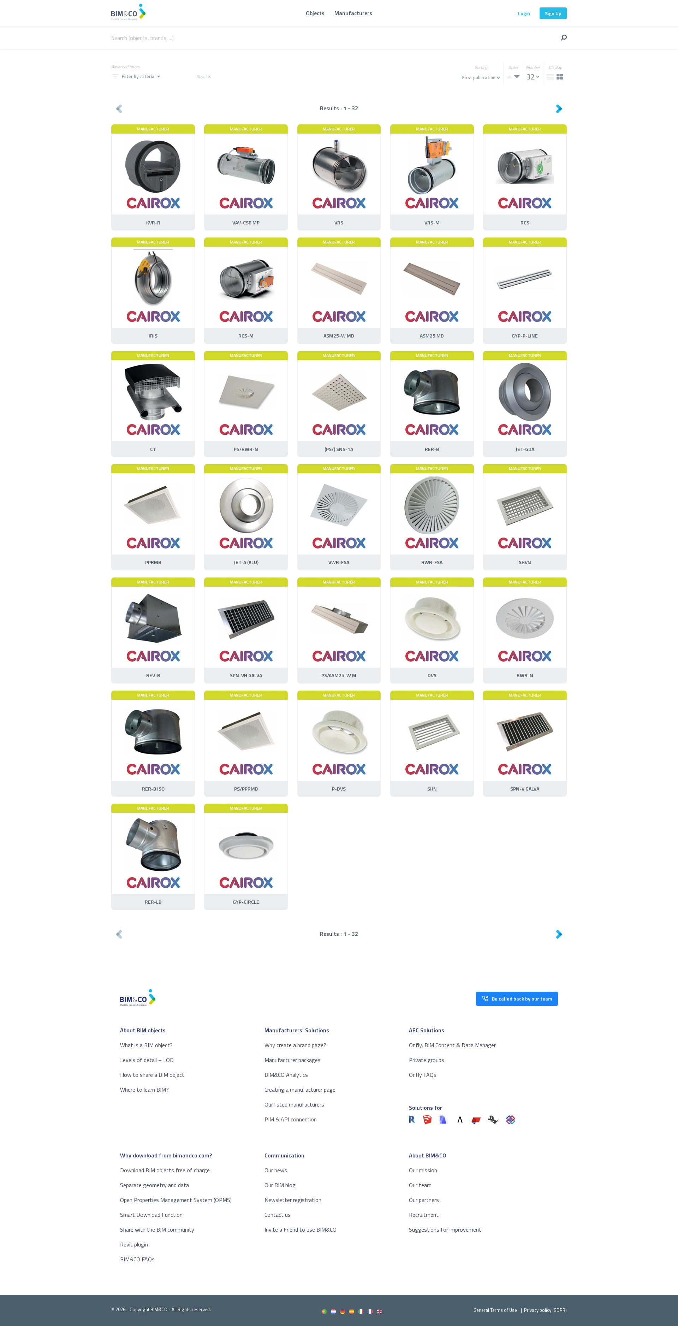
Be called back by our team (522, 998)
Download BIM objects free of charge (165, 1170)
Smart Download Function (151, 1214)
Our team (420, 1185)
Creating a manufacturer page (299, 1089)
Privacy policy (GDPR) (545, 1310)
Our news (275, 1170)
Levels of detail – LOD (147, 1060)
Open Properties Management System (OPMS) (176, 1200)
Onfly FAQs (422, 1074)
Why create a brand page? (295, 1045)
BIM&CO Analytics (286, 1074)
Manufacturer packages (292, 1060)
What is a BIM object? (146, 1045)
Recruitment (424, 1214)
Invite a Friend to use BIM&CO (300, 1229)
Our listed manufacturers (294, 1104)
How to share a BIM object (152, 1074)
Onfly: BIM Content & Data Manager (452, 1045)
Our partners (424, 1200)
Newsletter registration (292, 1200)
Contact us (277, 1214)
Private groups (426, 1060)
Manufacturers (353, 13)
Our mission (423, 1170)
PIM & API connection (290, 1119)
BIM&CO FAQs (137, 1259)
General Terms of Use (495, 1310)
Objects (315, 13)
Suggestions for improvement (445, 1229)
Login (524, 13)
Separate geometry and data (154, 1185)
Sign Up (553, 13)
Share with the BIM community (157, 1229)
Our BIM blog (280, 1185)
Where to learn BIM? (144, 1089)
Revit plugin (134, 1244)
